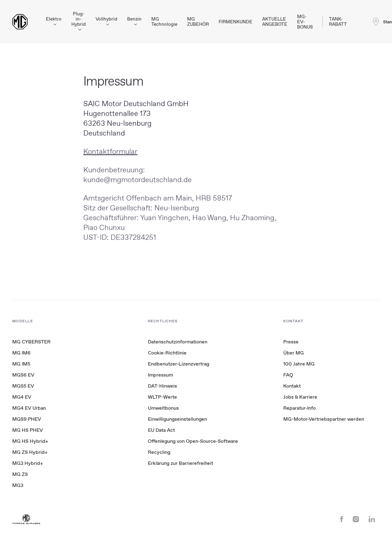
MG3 (17, 485)
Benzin (134, 19)
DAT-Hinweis (162, 386)
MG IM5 (21, 364)
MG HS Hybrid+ (30, 441)
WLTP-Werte (162, 397)
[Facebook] (341, 519)
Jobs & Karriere (300, 397)
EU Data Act (161, 430)
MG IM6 (21, 353)
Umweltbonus (163, 408)
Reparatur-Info (299, 408)
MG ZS (20, 474)
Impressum (160, 375)
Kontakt (292, 386)
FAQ (288, 375)
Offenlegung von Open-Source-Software (193, 441)
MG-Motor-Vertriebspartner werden (323, 419)
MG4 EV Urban (29, 408)
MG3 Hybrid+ (27, 463)
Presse (291, 342)
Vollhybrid (106, 19)
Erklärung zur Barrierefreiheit (180, 463)
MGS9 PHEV (26, 419)
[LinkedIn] (372, 519)
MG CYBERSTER (31, 342)
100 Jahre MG (299, 364)
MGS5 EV (23, 386)
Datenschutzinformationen (177, 342)
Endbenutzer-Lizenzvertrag (178, 364)
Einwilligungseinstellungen (177, 419)
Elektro (54, 19)
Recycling (159, 452)
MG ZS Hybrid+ (29, 452)
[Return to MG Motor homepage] (20, 21)
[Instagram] (356, 519)
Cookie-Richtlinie (167, 353)
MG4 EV (21, 397)
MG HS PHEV (27, 430)
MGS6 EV (23, 375)
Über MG (293, 353)
